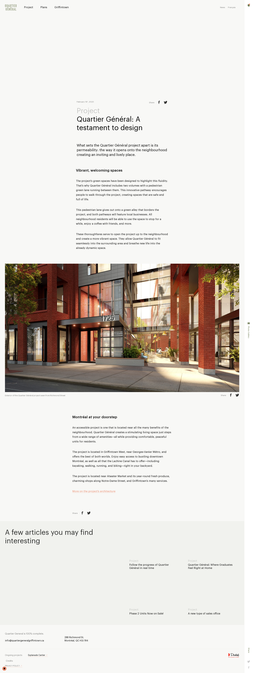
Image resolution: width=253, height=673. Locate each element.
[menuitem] (11, 7)
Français (232, 7)
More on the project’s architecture (93, 491)
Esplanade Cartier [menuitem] (36, 655)
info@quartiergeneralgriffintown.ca (24, 640)
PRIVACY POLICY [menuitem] (12, 666)
